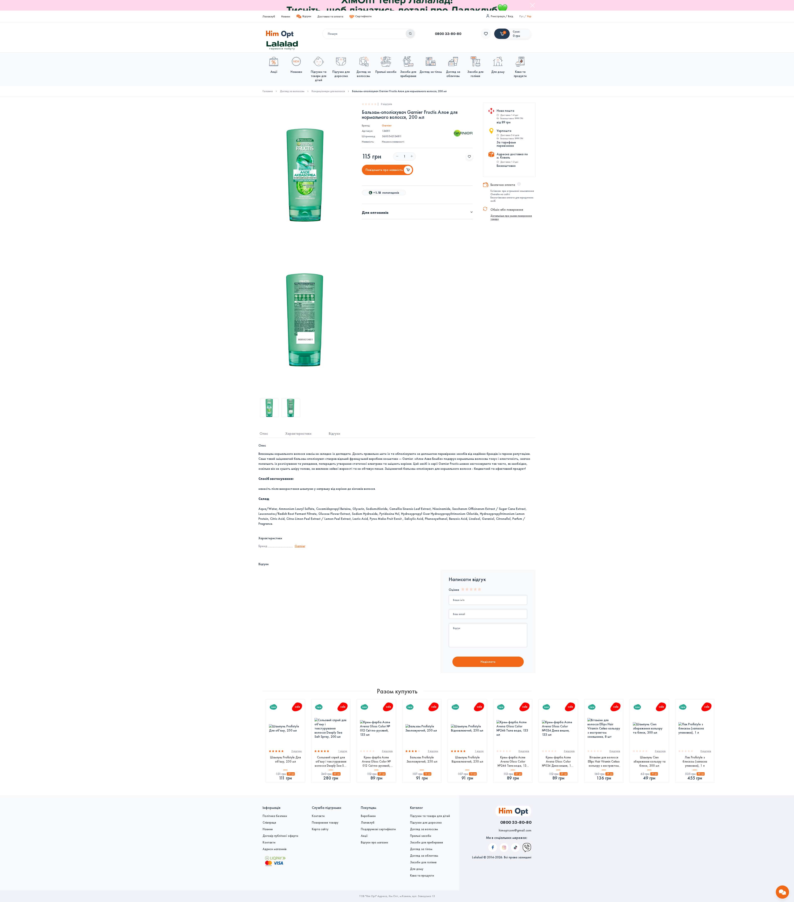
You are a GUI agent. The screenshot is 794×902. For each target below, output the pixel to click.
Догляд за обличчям (424, 856)
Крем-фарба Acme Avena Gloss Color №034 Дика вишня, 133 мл (558, 761)
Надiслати (488, 662)
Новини (285, 16)
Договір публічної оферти (280, 836)
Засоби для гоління (423, 862)
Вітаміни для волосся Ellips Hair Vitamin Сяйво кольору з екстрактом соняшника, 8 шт (604, 761)
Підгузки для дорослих (426, 822)
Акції (364, 836)
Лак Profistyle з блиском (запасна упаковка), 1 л (695, 761)
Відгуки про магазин (374, 842)
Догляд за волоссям (292, 91)
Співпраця (269, 822)
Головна (268, 91)
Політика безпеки (275, 816)
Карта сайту (320, 829)
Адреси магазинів (275, 849)
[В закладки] (469, 156)
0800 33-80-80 (448, 34)
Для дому (416, 869)
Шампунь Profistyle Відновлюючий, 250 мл (467, 759)
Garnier (387, 125)
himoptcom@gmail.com (515, 830)
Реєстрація (498, 16)
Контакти (269, 842)
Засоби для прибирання (426, 842)
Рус (521, 16)
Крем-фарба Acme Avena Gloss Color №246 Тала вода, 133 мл (512, 761)
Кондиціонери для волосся (328, 91)
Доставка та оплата (330, 16)
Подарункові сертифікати (378, 829)
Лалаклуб (269, 16)
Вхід (510, 16)
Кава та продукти (422, 875)
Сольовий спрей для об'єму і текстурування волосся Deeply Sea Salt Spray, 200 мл (331, 761)
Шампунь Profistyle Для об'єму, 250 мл (285, 759)
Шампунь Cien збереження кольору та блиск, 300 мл (649, 761)
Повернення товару (325, 822)
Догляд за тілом (421, 849)
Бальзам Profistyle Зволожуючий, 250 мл (422, 759)
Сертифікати (363, 16)
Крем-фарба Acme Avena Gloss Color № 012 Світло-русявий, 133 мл (376, 761)
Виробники (368, 816)
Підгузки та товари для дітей (430, 816)
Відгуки (307, 16)
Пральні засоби (420, 836)
